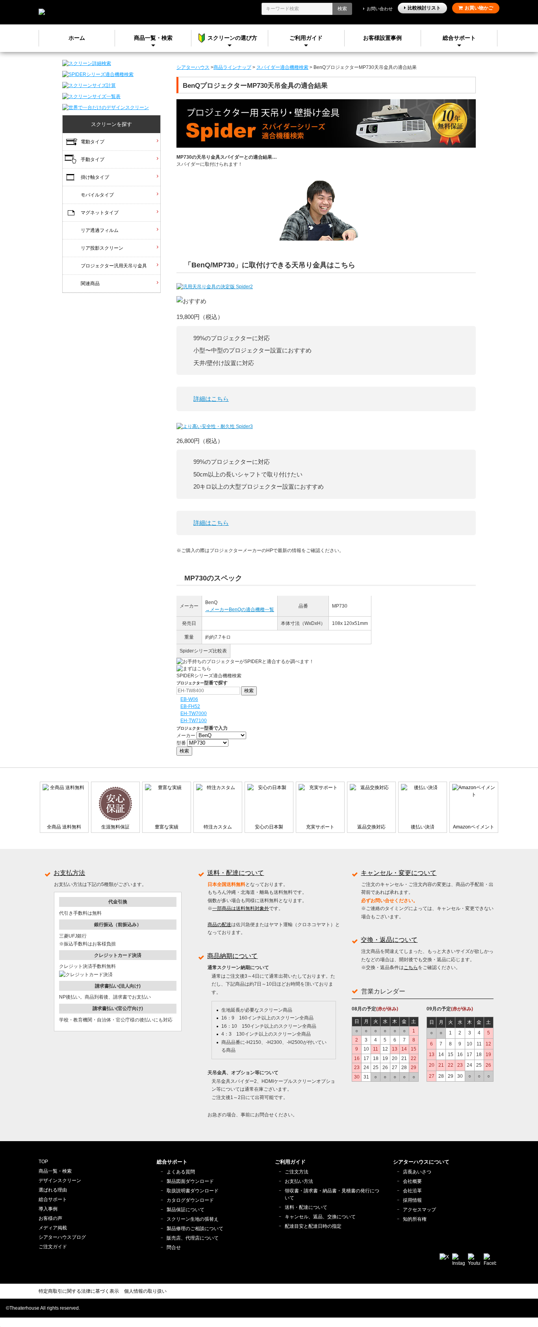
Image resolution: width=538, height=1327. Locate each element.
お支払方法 (69, 872)
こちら (411, 967)
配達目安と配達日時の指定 (313, 1226)
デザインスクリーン (60, 1180)
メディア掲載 (53, 1228)
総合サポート (459, 38)
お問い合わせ (380, 8)
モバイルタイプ (97, 195)
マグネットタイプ (100, 212)
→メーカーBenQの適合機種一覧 (239, 609)
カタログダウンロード (190, 1200)
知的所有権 (415, 1219)
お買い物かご (479, 8)
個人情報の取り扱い (145, 1291)
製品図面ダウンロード (190, 1181)
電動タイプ (92, 142)
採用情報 (412, 1200)
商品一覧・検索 (55, 1171)
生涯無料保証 (115, 827)
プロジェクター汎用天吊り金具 (114, 266)
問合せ (174, 1247)
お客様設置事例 (382, 38)
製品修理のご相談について (195, 1228)
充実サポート (320, 827)
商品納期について (232, 956)
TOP (43, 1161)
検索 (342, 8)
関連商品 (90, 283)
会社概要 (412, 1181)
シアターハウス (193, 67)
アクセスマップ (419, 1209)
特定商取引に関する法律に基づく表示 (79, 1291)
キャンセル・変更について (398, 872)
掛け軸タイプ (95, 177)
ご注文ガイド (53, 1246)
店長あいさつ (417, 1172)
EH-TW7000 (193, 713)
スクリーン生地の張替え (193, 1219)
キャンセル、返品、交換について (320, 1217)
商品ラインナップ (232, 67)
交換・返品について (389, 939)
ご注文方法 (296, 1172)
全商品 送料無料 (64, 827)
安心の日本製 (269, 827)
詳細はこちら (211, 398)
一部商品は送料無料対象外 (240, 908)
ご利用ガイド (306, 38)
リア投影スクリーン (102, 248)
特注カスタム (218, 827)
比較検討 (424, 8)
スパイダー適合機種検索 (282, 67)
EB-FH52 (190, 706)
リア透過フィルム (100, 230)
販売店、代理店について (193, 1238)
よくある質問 (181, 1172)
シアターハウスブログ (62, 1237)
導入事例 (48, 1209)
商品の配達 (219, 924)
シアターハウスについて (421, 1162)
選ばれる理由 (53, 1190)
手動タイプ (92, 159)
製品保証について (185, 1209)
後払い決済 (422, 827)
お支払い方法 (299, 1181)
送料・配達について (235, 872)
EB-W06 (189, 699)
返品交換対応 (371, 827)
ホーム (77, 38)
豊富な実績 (166, 827)
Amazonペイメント (473, 827)
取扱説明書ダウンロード (193, 1191)
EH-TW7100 (193, 720)
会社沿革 (412, 1191)
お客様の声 (50, 1218)
